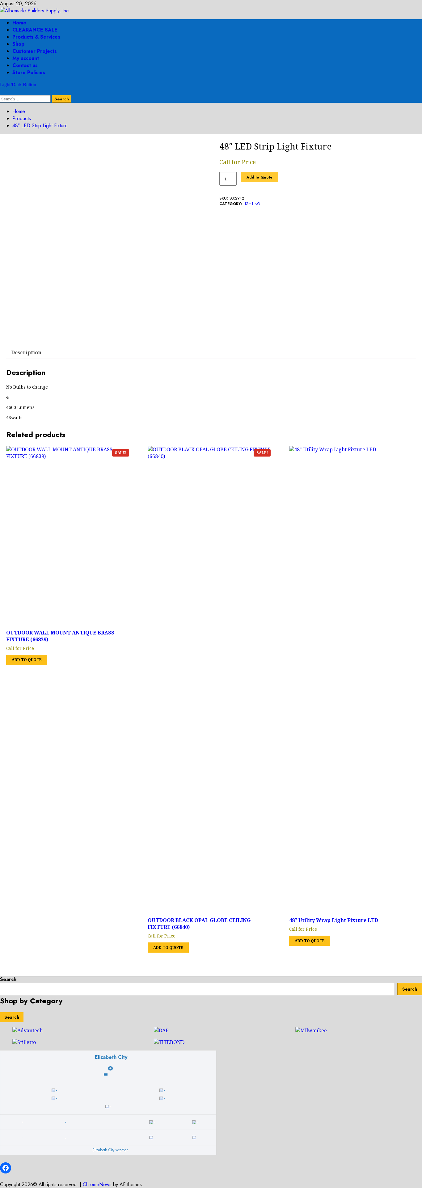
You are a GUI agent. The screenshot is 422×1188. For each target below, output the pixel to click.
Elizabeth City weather (110, 1150)
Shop (18, 44)
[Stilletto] (24, 1042)
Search (8, 979)
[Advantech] (27, 1030)
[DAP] (161, 1030)
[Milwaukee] (311, 1030)
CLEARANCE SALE (34, 29)
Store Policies (28, 72)
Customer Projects (34, 51)
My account (25, 58)
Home (19, 22)
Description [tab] (26, 352)
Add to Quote (259, 177)
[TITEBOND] (169, 1042)
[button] (2, 91)
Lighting (251, 204)
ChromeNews (97, 1184)
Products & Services (36, 36)
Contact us (25, 65)
